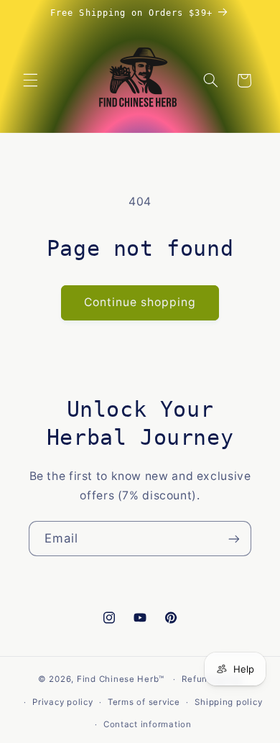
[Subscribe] (234, 538)
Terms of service (144, 702)
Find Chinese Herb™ (120, 679)
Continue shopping (140, 302)
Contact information (147, 724)
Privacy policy (62, 702)
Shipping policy (228, 702)
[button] (30, 80)
